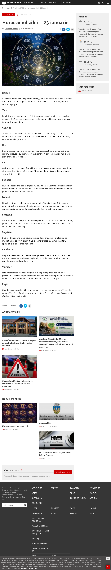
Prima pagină (7, 8)
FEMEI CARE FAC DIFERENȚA (38, 519)
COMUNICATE (37, 503)
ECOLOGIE (74, 513)
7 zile (84, 90)
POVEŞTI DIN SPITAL (39, 526)
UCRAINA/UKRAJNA (39, 543)
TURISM (73, 493)
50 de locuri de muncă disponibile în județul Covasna (55, 453)
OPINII (34, 556)
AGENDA (93, 498)
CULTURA (93, 493)
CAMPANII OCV (37, 513)
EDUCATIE (93, 508)
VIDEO (53, 556)
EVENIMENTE (95, 488)
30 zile (90, 90)
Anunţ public (45, 423)
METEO (34, 493)
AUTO (53, 513)
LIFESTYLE (93, 513)
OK (108, 558)
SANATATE (55, 508)
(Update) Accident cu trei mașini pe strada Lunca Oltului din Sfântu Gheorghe (17, 383)
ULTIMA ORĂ (37, 498)
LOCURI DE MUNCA (78, 498)
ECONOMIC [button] (53, 3)
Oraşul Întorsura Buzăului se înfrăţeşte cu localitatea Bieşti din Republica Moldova (19, 343)
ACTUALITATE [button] (29, 3)
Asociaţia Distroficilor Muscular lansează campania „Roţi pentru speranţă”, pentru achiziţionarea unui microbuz (56, 343)
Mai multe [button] (67, 3)
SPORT (34, 508)
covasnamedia (13, 2)
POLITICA (42, 3)
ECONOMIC (74, 488)
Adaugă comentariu (63, 472)
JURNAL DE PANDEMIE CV (40, 549)
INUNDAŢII (36, 538)
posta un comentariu (41, 476)
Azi (79, 90)
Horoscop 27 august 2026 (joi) (15, 426)
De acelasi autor (11, 398)
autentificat (18, 476)
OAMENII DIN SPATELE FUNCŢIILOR (40, 532)
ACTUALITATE (8, 15)
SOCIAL (73, 508)
